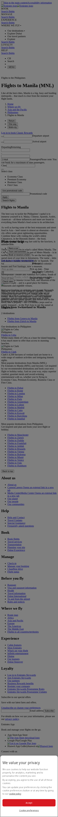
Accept (29, 802)
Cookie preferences (29, 810)
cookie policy (15, 793)
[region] (29, 786)
